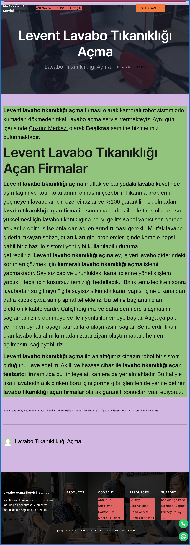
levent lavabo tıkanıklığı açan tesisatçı (51, 410)
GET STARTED (151, 8)
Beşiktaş (140, 66)
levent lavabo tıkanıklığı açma (94, 410)
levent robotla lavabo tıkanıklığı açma (135, 410)
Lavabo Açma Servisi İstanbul (26, 492)
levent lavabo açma (15, 410)
